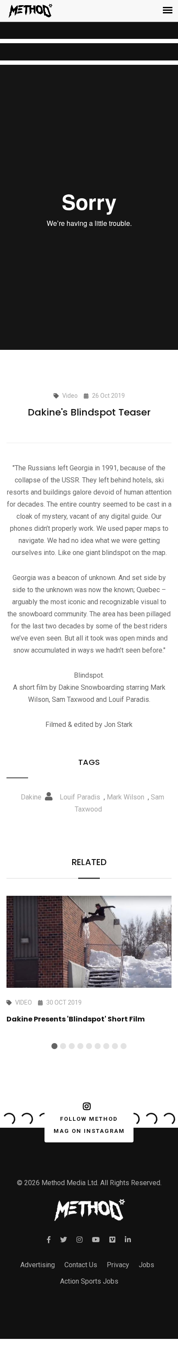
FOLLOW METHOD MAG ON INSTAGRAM (89, 1125)
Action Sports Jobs (89, 1281)
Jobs (146, 1265)
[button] (54, 1046)
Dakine (31, 797)
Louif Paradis (80, 797)
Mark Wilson (125, 797)
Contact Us (80, 1265)
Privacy (118, 1265)
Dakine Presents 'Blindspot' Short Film (75, 1019)
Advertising (37, 1265)
